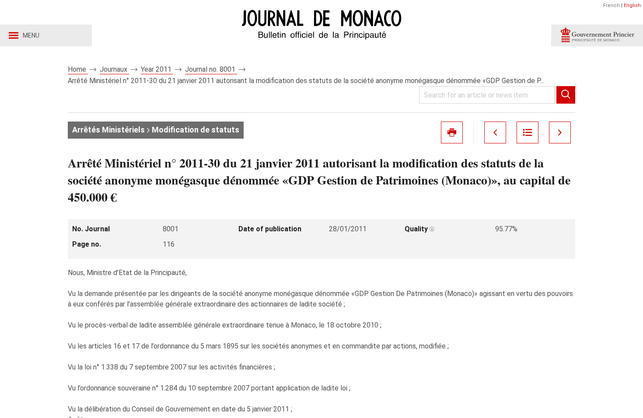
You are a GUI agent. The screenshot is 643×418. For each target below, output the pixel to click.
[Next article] (560, 132)
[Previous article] (495, 132)
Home (78, 69)
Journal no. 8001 (211, 69)
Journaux (114, 69)
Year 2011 (157, 69)
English (632, 5)
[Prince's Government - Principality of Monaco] (597, 35)
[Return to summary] (527, 132)
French (611, 5)
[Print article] (452, 132)
